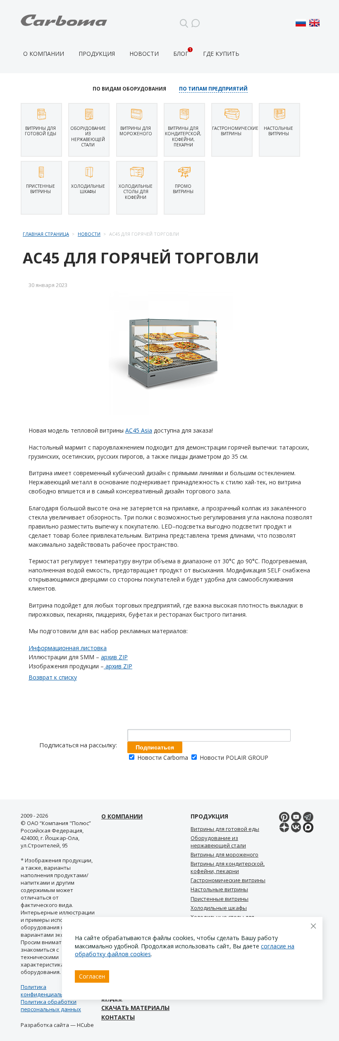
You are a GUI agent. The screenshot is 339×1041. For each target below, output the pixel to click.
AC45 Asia (138, 430)
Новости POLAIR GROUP (233, 757)
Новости (144, 53)
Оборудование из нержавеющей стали (218, 841)
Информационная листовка (68, 648)
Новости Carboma (163, 757)
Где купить (221, 53)
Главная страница (46, 234)
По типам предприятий (213, 89)
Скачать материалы (135, 1008)
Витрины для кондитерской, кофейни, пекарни (228, 867)
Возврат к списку (53, 677)
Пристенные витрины (219, 898)
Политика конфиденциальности (50, 990)
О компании (43, 53)
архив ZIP (114, 657)
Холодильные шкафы (219, 908)
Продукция (97, 53)
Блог (181, 53)
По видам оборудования (129, 89)
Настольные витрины (219, 889)
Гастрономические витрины (228, 880)
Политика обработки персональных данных (51, 1005)
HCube (85, 1025)
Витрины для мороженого (224, 854)
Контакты (118, 1017)
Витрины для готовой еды (225, 829)
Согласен (92, 976)
